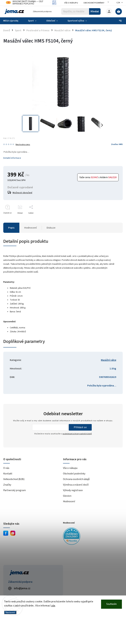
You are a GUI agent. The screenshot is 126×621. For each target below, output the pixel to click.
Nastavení (10, 612)
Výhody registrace (73, 490)
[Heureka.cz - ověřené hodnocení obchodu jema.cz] (91, 537)
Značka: (117, 144)
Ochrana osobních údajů (76, 479)
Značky (7, 485)
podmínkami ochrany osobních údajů (77, 433)
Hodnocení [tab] (30, 228)
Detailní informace (12, 158)
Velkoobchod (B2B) (13, 479)
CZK (118, 2)
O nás (6, 468)
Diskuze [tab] (51, 228)
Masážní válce (108, 360)
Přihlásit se (80, 427)
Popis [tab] (11, 228)
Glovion (67, 496)
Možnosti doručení (22, 192)
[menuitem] (13, 20)
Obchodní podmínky (94, 2)
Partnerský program (14, 490)
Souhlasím (111, 604)
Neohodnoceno (23, 144)
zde (53, 605)
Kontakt (7, 473)
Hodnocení (69, 501)
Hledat (95, 11)
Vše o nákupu (71, 2)
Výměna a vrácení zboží (76, 485)
